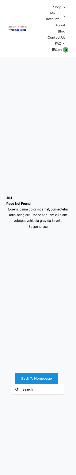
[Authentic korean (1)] (21, 26)
